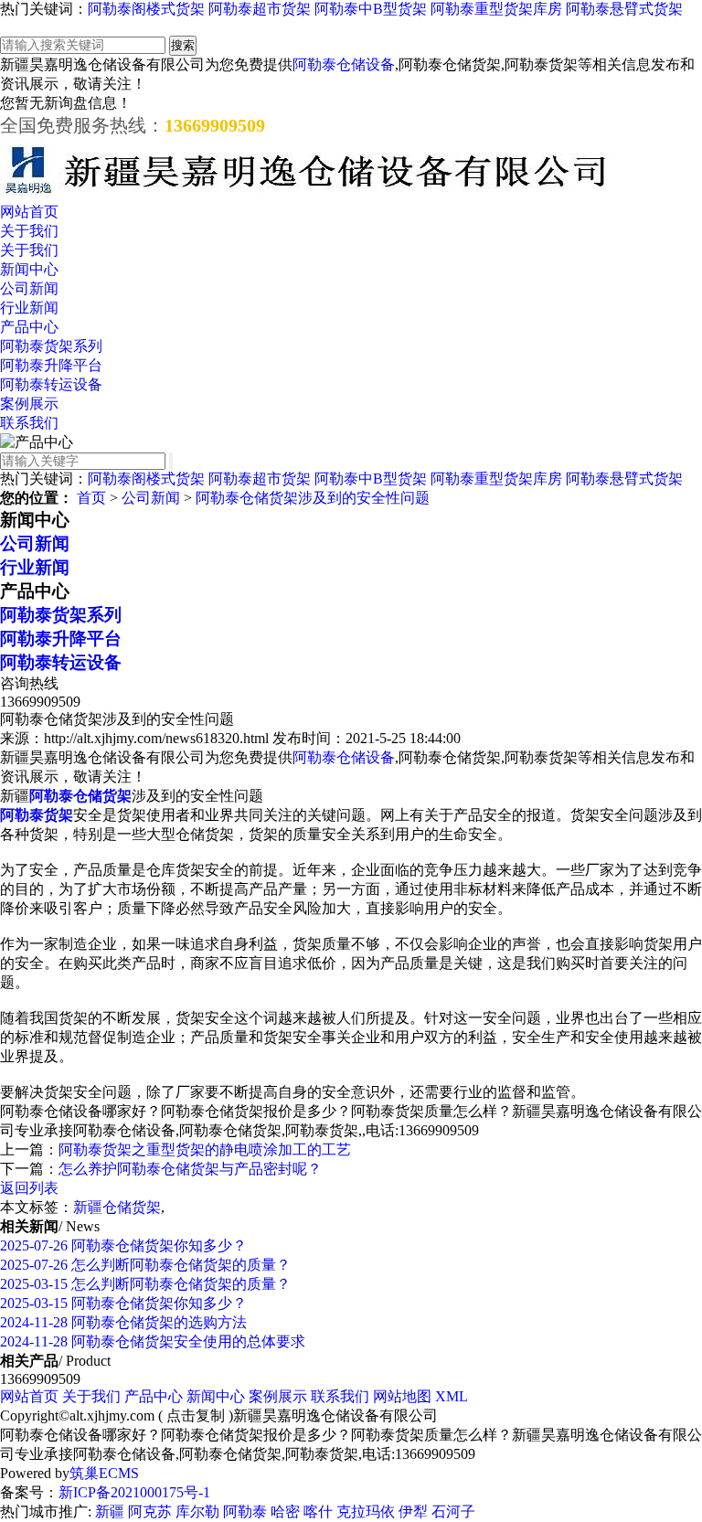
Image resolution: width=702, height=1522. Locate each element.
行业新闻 (29, 307)
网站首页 (29, 211)
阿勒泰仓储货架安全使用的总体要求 (152, 1341)
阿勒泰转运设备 (51, 384)
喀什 (318, 1511)
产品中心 (29, 327)
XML (451, 1396)
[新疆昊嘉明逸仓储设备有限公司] (306, 194)
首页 (91, 498)
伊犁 (413, 1511)
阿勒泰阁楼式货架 (146, 8)
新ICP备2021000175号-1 (134, 1492)
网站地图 (402, 1396)
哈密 (285, 1511)
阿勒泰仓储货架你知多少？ (123, 1245)
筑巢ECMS (104, 1473)
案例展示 (29, 403)
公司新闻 (29, 288)
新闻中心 (29, 269)
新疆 (109, 1511)
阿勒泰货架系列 (51, 346)
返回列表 (29, 1188)
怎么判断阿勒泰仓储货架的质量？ (145, 1264)
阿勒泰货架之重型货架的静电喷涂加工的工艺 (204, 1149)
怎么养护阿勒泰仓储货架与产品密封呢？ (190, 1168)
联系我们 (29, 423)
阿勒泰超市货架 (259, 8)
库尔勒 (197, 1511)
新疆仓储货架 (117, 1207)
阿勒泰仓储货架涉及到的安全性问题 (313, 498)
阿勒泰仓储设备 (343, 64)
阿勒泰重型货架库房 (496, 8)
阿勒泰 (245, 1511)
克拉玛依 (365, 1511)
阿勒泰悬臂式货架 (624, 8)
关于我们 (29, 231)
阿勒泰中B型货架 (370, 8)
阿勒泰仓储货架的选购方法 (123, 1322)
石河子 (453, 1511)
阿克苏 (150, 1511)
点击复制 (195, 1415)
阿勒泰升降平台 (51, 365)
